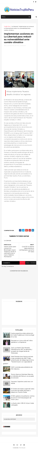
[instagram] (13, 445)
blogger (22, 262)
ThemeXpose (22, 447)
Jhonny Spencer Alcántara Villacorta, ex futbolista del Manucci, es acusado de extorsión (22, 376)
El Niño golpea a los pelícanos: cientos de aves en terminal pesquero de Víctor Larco (22, 397)
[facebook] (33, 2)
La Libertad (14, 26)
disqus (27, 262)
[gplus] (17, 445)
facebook (33, 262)
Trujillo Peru (7, 26)
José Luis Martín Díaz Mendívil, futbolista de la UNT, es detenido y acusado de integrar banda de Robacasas (21, 350)
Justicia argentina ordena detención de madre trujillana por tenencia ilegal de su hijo (22, 335)
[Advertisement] (19, 59)
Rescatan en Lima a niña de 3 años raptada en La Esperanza (22, 341)
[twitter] (35, 2)
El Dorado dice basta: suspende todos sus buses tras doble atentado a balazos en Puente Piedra (22, 390)
